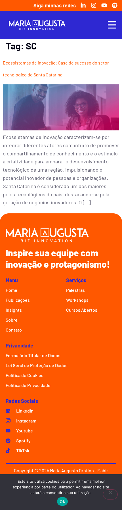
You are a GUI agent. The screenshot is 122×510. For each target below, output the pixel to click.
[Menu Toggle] (112, 24)
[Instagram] (93, 5)
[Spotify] (114, 5)
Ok (62, 501)
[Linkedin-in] (83, 5)
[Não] (110, 494)
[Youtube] (104, 5)
